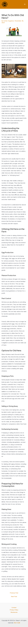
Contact (14, 607)
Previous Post (14, 592)
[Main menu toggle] (24, 4)
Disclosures (14, 612)
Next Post (14, 596)
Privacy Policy (14, 610)
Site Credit (17, 623)
